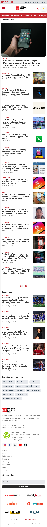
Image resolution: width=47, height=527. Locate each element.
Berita (4, 453)
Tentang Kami (8, 524)
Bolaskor (15, 16)
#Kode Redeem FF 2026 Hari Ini (13, 390)
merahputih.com (30, 519)
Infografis (6, 465)
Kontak (41, 524)
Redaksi (34, 524)
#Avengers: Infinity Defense (12, 399)
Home (4, 450)
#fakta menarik (8, 386)
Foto (4, 468)
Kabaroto (5, 16)
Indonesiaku (7, 456)
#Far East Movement (33, 390)
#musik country (22, 382)
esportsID (25, 16)
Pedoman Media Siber (22, 524)
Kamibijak (42, 16)
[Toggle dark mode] (43, 8)
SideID (33, 16)
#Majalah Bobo (8, 394)
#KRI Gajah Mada (8, 382)
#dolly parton (34, 382)
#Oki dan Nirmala (21, 394)
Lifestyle (5, 459)
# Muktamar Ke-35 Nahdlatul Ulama (27, 386)
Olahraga (6, 462)
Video (4, 470)
